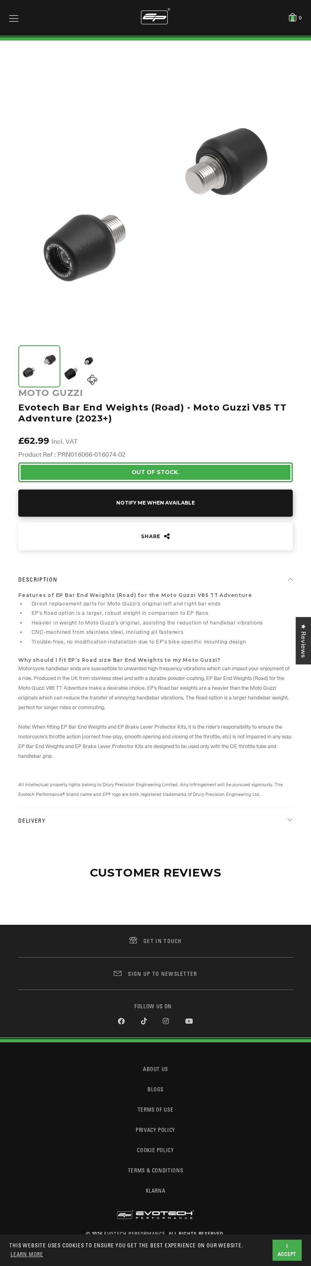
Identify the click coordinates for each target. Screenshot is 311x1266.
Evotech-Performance (134, 1233)
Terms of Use (156, 1109)
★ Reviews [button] (303, 641)
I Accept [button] (287, 1249)
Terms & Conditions (155, 1170)
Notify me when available (155, 503)
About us (155, 1068)
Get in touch (162, 940)
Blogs (155, 1089)
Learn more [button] (27, 1254)
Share (151, 536)
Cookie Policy (155, 1149)
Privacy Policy (155, 1129)
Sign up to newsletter (162, 973)
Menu (14, 18)
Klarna (156, 1190)
